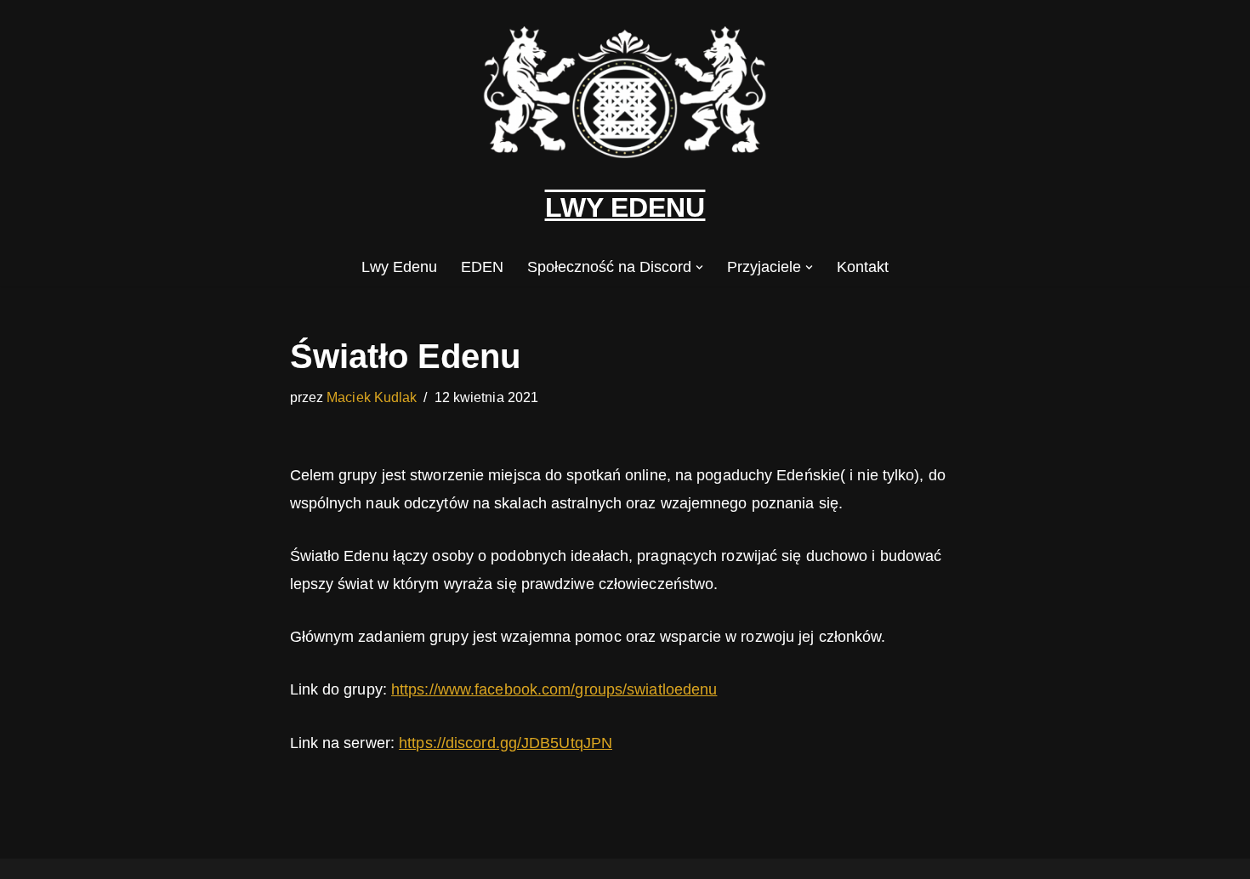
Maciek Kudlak (372, 397)
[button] (699, 267)
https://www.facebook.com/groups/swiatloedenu (554, 689)
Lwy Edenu (399, 266)
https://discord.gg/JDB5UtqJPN (505, 742)
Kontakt (863, 266)
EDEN (482, 266)
